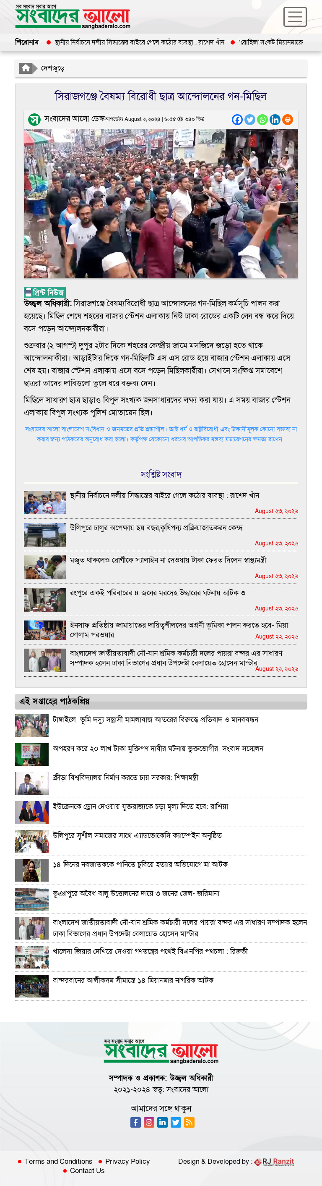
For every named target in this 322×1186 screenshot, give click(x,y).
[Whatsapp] (262, 119)
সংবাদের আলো (187, 1089)
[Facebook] (237, 119)
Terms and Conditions (59, 1161)
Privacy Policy (127, 1161)
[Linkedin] (275, 119)
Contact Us (87, 1171)
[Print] (287, 119)
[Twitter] (249, 119)
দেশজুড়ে (53, 68)
